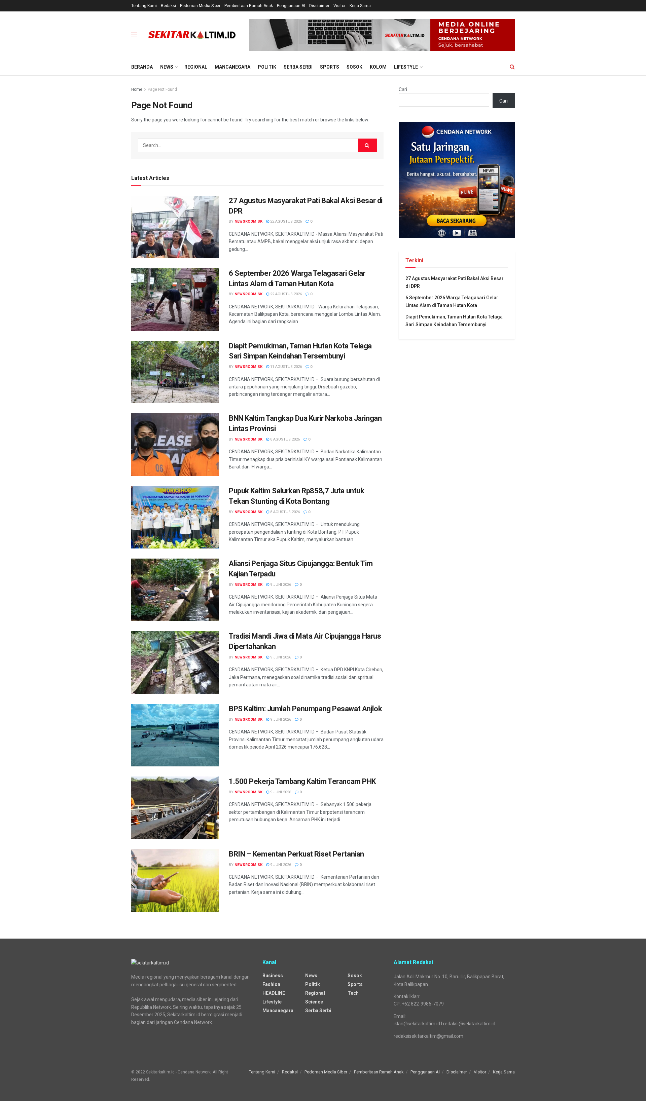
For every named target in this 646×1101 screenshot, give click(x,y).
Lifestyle (406, 67)
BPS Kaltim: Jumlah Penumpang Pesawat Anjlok (305, 709)
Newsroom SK (248, 221)
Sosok (354, 67)
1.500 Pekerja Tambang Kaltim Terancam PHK (302, 781)
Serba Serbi (298, 67)
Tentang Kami (144, 5)
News (166, 67)
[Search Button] (367, 145)
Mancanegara (232, 67)
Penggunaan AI (291, 5)
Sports (329, 67)
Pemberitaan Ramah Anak (248, 5)
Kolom (378, 67)
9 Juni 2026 (280, 584)
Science (314, 1001)
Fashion (271, 984)
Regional (195, 67)
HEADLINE (273, 993)
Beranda (142, 67)
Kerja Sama (360, 5)
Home (136, 89)
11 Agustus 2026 (285, 367)
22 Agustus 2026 (285, 221)
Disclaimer (319, 5)
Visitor (339, 5)
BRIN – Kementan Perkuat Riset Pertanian (296, 854)
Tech (353, 993)
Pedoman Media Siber (200, 5)
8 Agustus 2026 (284, 439)
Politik (267, 67)
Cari (403, 89)
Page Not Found (162, 89)
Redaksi (168, 5)
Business (272, 975)
